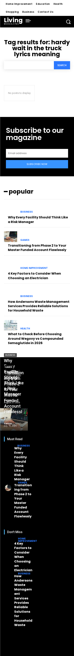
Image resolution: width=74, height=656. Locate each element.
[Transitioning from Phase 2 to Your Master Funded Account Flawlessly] (10, 236)
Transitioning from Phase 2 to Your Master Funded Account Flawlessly (37, 247)
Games (24, 240)
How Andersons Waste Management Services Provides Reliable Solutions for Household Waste (38, 306)
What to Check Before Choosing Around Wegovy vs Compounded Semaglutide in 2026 (35, 338)
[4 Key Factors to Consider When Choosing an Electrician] (10, 265)
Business (26, 212)
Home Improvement (34, 268)
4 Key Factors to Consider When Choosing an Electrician (34, 275)
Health (25, 328)
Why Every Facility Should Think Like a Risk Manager (22, 464)
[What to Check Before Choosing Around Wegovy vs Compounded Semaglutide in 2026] (10, 325)
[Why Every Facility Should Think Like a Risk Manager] (10, 208)
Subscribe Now (37, 164)
